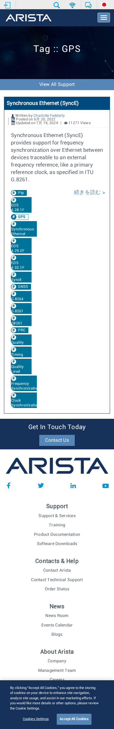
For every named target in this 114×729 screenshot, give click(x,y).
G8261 (16, 323)
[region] (57, 704)
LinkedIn (73, 485)
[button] (57, 5)
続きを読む (88, 192)
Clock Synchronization (25, 403)
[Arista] (28, 18)
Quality (17, 342)
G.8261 (17, 311)
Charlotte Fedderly (49, 116)
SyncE (16, 280)
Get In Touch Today (57, 427)
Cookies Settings (36, 719)
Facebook (8, 485)
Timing (17, 355)
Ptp (21, 193)
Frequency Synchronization (25, 386)
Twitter (41, 485)
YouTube (105, 485)
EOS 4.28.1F (17, 207)
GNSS (23, 287)
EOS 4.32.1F (17, 265)
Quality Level (17, 369)
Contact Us (57, 440)
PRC (21, 330)
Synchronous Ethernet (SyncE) (43, 103)
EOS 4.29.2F (17, 248)
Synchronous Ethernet (22, 231)
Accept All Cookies (74, 719)
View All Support (57, 84)
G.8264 (17, 299)
